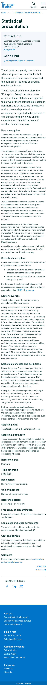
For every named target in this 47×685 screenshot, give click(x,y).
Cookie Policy (10, 654)
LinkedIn (8, 672)
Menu (43, 7)
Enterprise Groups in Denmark (27, 12)
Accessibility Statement (14, 657)
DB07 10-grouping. (25, 290)
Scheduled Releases (13, 639)
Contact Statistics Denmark (16, 617)
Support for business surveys (17, 621)
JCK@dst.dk (9, 49)
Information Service (13, 624)
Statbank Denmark (12, 635)
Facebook (8, 668)
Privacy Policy (10, 650)
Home (3, 12)
